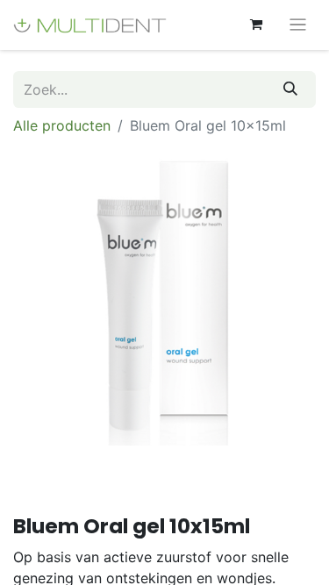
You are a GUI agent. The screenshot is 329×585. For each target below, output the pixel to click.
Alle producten (62, 125)
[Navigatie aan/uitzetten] (298, 25)
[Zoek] (290, 89)
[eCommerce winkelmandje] (256, 24)
